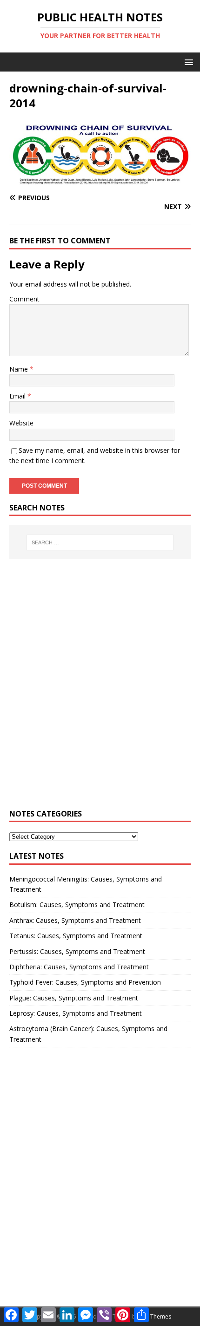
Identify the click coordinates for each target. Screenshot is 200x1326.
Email (18, 396)
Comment (24, 298)
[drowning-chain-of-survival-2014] (100, 179)
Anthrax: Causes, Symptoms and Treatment (75, 920)
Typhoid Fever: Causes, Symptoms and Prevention (85, 982)
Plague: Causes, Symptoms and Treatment (73, 997)
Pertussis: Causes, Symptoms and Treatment (77, 951)
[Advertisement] (100, 689)
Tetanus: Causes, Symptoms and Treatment (75, 935)
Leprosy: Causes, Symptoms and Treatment (75, 1013)
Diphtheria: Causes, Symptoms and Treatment (79, 966)
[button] (187, 61)
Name (19, 369)
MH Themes (155, 1316)
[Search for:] (100, 542)
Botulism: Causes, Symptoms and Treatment (77, 904)
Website (21, 422)
